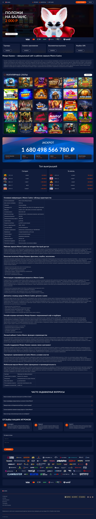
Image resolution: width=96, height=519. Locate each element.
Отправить (8, 449)
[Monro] (8, 2)
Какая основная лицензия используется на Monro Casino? (18, 396)
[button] (3, 2)
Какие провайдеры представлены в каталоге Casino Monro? (18, 401)
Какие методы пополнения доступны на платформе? (16, 413)
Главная (4, 496)
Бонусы (4, 501)
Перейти (8, 50)
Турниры (4, 503)
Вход (90, 2)
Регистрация (81, 2)
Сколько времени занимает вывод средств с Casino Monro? (18, 409)
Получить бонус (11, 33)
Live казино (5, 500)
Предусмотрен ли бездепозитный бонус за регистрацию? (18, 405)
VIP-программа (6, 505)
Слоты (4, 498)
